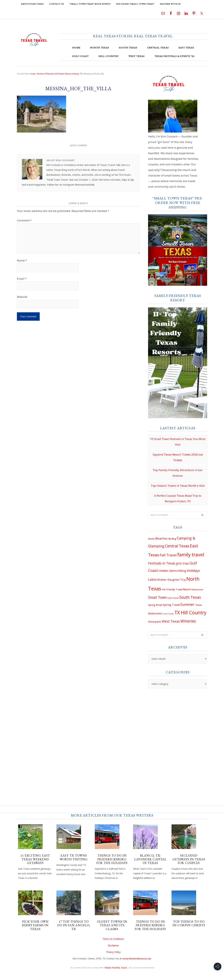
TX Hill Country (190, 612)
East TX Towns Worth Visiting (74, 857)
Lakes (152, 579)
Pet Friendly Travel (172, 589)
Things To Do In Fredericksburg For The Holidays (112, 859)
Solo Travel (173, 597)
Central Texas (177, 546)
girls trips (182, 563)
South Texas (190, 597)
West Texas (171, 621)
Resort (187, 589)
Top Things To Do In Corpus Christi (189, 923)
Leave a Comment (78, 145)
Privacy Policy (113, 951)
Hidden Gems (168, 571)
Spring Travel (171, 605)
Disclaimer (113, 945)
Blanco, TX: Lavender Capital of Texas (150, 859)
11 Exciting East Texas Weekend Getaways (35, 859)
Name (22, 260)
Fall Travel (168, 555)
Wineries (188, 621)
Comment (24, 220)
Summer (187, 604)
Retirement (197, 589)
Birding (172, 538)
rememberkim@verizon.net (136, 958)
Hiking (181, 571)
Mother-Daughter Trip (171, 579)
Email (22, 278)
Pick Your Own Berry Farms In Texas (35, 925)
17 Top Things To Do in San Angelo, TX (73, 925)
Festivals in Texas (161, 563)
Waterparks (154, 621)
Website (22, 297)
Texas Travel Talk (34, 39)
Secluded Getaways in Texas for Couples (189, 859)
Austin (151, 538)
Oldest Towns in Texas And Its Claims (112, 925)
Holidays (193, 570)
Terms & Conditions (113, 938)
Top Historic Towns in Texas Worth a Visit (178, 485)
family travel (190, 554)
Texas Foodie (168, 613)
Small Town (157, 597)
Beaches (161, 538)
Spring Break (155, 604)
